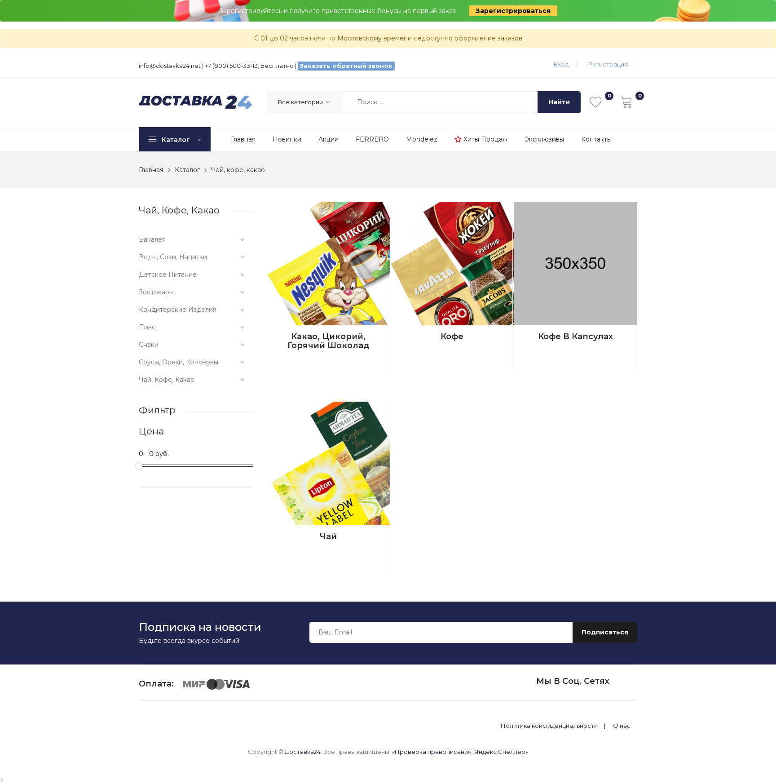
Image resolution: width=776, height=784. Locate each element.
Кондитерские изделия (177, 309)
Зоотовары (156, 292)
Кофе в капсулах (575, 336)
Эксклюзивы (544, 139)
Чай (328, 536)
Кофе (452, 336)
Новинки (287, 139)
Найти (559, 102)
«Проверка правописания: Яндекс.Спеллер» (460, 751)
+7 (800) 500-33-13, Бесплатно (249, 65)
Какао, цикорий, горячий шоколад (328, 341)
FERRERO (372, 139)
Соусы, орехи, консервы (178, 362)
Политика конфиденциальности (549, 726)
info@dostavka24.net (170, 65)
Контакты (596, 139)
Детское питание (168, 274)
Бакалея (152, 239)
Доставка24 (303, 751)
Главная (243, 139)
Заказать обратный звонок (346, 65)
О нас (621, 726)
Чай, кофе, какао (166, 379)
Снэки (149, 344)
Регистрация (608, 64)
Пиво (147, 327)
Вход (561, 64)
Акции (328, 139)
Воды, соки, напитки (173, 257)
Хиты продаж (484, 139)
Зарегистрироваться (513, 11)
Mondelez (421, 139)
